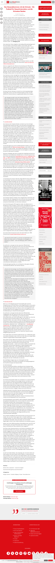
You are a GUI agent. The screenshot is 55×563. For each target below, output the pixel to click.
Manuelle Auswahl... (36, 560)
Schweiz (20, 474)
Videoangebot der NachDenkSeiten (44, 76)
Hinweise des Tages (14, 496)
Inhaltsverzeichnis (42, 232)
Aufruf (40, 22)
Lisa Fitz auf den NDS (45, 45)
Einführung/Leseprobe (42, 236)
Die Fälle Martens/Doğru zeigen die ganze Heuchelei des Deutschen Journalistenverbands (44, 104)
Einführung (41, 279)
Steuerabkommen (26, 474)
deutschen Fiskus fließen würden (22, 161)
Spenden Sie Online (34, 535)
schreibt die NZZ (8, 121)
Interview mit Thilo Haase (43, 29)
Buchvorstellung (41, 203)
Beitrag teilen (1, 9)
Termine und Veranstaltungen (44, 24)
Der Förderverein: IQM (34, 528)
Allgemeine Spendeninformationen (35, 531)
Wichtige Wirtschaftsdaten (43, 138)
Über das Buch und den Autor (44, 274)
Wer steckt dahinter (18, 530)
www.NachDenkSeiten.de (12, 560)
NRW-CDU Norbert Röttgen (18, 147)
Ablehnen (45, 560)
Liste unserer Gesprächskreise (44, 27)
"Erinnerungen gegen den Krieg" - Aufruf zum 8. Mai (45, 8)
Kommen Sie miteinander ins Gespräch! (30, 510)
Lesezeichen (41, 234)
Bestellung (41, 241)
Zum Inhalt (41, 276)
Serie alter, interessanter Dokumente (45, 127)
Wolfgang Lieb (22, 15)
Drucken (1, 12)
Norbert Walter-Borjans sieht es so (18, 234)
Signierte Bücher (41, 243)
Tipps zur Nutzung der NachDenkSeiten (18, 533)
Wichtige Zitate (41, 135)
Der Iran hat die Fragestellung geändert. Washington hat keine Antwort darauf (44, 95)
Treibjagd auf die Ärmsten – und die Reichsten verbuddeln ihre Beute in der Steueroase (45, 100)
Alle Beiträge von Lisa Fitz (43, 55)
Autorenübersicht (45, 176)
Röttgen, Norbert (6, 474)
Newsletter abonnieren (45, 35)
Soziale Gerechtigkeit (19, 467)
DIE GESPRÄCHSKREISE (30, 509)
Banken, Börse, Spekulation (8, 467)
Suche (53, 2)
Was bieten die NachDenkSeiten (45, 14)
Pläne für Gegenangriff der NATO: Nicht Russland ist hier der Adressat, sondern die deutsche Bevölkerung (45, 86)
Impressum (16, 540)
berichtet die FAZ (8, 301)
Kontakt (15, 538)
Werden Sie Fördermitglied (35, 533)
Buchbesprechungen (42, 283)
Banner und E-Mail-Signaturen (18, 536)
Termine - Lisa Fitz (42, 57)
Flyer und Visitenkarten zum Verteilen (45, 144)
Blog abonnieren (45, 40)
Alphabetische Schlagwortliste (45, 151)
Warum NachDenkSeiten (19, 528)
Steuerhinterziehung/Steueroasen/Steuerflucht (12, 469)
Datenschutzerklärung (18, 542)
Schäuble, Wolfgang (15, 474)
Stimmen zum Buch (42, 239)
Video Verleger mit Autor (43, 281)
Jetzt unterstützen (47, 2)
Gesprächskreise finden (32, 513)
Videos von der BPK (42, 162)
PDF (1, 15)
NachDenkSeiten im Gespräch (45, 63)
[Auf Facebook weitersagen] (1, 19)
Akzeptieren (50, 560)
